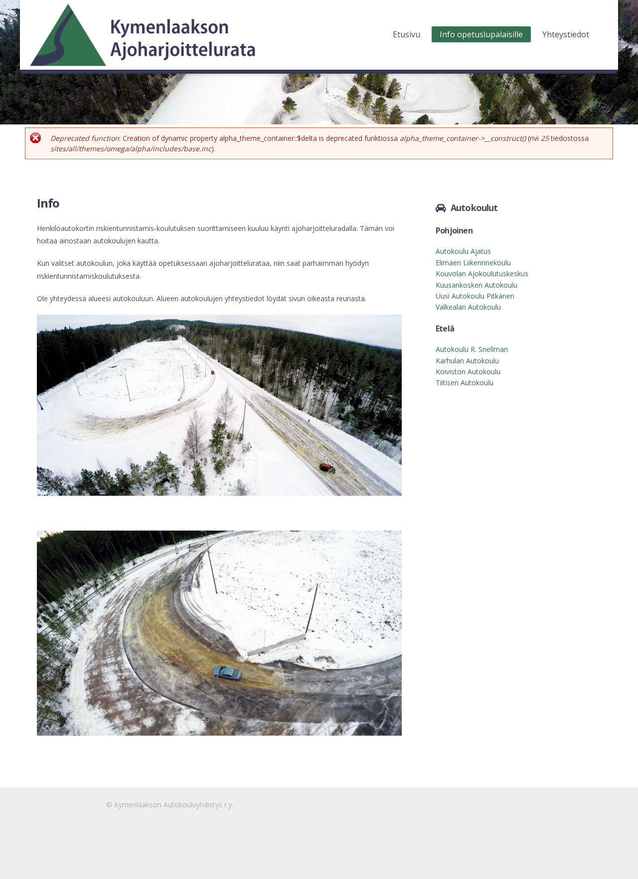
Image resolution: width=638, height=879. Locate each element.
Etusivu (406, 34)
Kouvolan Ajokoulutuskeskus (482, 273)
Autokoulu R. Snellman (472, 349)
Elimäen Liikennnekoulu (473, 262)
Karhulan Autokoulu (467, 360)
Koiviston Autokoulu (468, 371)
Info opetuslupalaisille (481, 34)
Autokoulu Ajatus (463, 251)
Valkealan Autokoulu (468, 307)
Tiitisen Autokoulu (464, 382)
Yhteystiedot (565, 34)
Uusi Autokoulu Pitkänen (475, 296)
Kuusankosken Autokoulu (476, 285)
